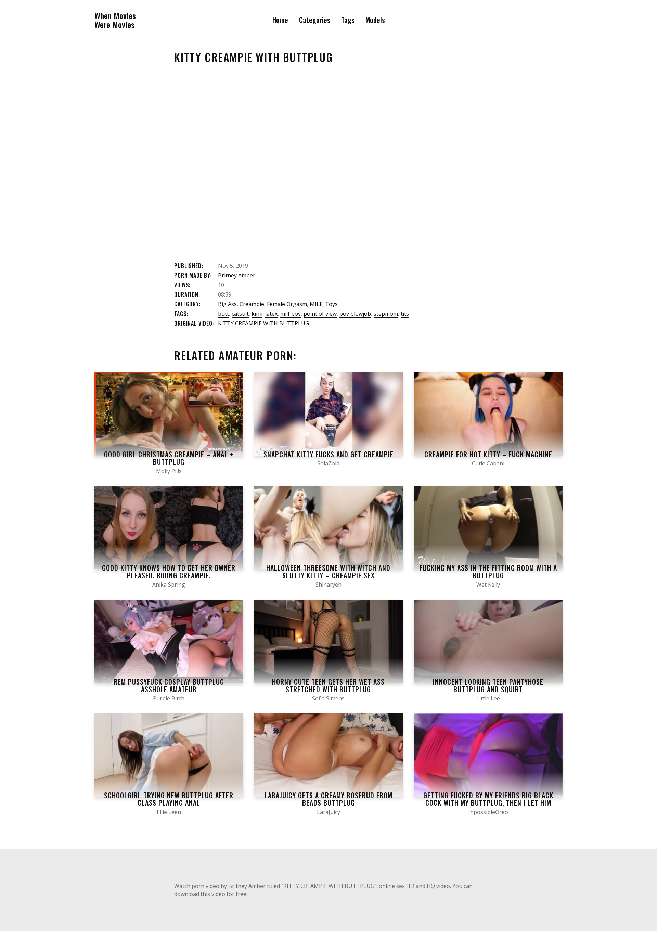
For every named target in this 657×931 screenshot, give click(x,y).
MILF (316, 304)
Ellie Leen (169, 812)
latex (271, 313)
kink (257, 313)
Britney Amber (236, 275)
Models (375, 20)
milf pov (290, 313)
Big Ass (227, 304)
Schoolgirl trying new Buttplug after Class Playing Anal (168, 799)
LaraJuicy (328, 812)
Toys (331, 304)
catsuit (240, 313)
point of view (320, 313)
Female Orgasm (287, 304)
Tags (348, 20)
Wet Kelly (488, 584)
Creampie (252, 304)
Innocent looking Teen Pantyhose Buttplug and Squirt (488, 685)
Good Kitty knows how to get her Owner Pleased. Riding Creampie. (168, 571)
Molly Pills (169, 471)
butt (223, 313)
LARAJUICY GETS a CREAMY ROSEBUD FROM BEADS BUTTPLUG (328, 799)
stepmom (386, 313)
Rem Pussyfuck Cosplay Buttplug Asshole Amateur (169, 685)
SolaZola (328, 463)
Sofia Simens (328, 698)
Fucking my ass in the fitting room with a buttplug (488, 571)
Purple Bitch (168, 698)
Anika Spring (168, 584)
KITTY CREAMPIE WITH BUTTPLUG (263, 323)
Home (280, 20)
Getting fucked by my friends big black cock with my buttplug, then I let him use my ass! (488, 802)
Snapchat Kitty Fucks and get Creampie (328, 454)
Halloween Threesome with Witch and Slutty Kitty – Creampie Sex (328, 571)
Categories (314, 20)
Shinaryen (328, 584)
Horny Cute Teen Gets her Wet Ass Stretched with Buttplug (328, 685)
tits (405, 313)
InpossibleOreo (488, 812)
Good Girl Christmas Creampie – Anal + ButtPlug (169, 458)
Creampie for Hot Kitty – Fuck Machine (488, 454)
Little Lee (488, 698)
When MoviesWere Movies (115, 20)
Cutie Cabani (488, 463)
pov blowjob (355, 313)
